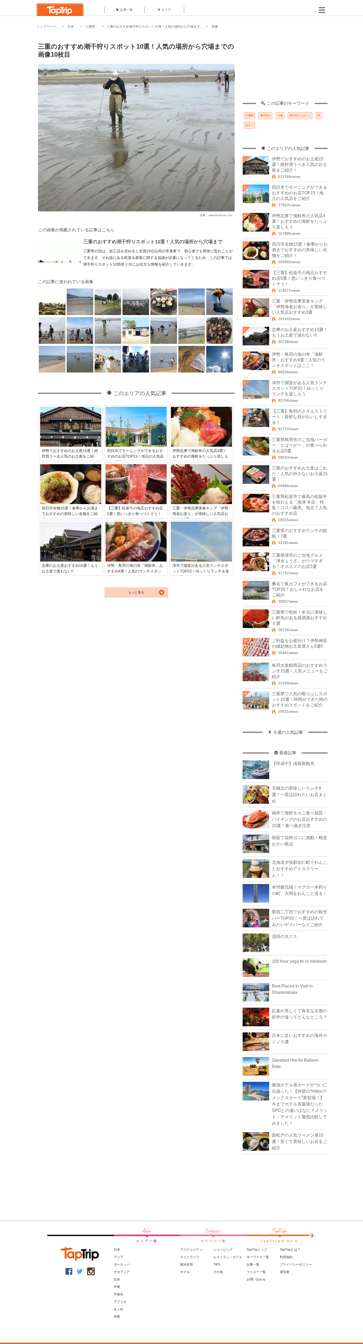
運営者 (284, 1272)
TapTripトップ (257, 1249)
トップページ (46, 26)
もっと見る (136, 592)
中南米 (118, 1294)
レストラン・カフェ (227, 1257)
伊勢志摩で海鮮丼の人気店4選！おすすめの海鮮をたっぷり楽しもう (299, 221)
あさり (250, 125)
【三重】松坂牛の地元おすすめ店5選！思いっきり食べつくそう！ (299, 278)
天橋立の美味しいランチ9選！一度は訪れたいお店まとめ (299, 794)
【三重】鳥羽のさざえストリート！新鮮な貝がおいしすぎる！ (299, 417)
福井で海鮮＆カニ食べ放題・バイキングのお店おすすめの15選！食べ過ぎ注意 (299, 819)
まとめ (118, 1309)
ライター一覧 (256, 1272)
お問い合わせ (256, 1279)
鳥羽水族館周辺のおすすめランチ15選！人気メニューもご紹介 (300, 671)
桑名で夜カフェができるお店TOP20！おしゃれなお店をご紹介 (299, 589)
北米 (117, 1279)
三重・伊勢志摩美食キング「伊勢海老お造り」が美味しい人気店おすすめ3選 (299, 307)
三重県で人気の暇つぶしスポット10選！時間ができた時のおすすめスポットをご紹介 (300, 699)
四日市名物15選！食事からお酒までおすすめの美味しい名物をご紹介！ (300, 250)
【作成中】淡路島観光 (293, 763)
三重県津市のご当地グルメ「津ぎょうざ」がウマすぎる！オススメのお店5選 (297, 561)
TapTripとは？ (290, 1249)
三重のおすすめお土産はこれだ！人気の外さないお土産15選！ (300, 474)
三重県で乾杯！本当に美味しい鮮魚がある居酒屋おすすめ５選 (299, 618)
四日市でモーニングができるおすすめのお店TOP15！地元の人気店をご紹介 (299, 193)
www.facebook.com (220, 215)
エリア (166, 10)
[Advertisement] (285, 68)
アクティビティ (191, 1249)
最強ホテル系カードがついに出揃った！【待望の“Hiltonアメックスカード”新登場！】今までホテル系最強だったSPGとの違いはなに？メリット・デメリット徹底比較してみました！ (300, 1104)
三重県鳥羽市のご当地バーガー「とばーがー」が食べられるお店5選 (299, 445)
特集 (117, 1316)
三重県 (90, 26)
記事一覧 (126, 10)
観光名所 (186, 1264)
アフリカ (120, 1302)
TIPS (216, 1264)
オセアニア (122, 1272)
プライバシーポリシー (296, 1264)
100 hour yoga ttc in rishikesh (299, 961)
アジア (118, 1257)
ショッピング (223, 1249)
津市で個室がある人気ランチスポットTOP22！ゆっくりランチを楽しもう (299, 388)
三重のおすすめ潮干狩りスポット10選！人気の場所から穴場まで (153, 26)
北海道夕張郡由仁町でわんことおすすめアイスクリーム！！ (299, 868)
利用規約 (286, 1257)
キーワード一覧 (258, 1257)
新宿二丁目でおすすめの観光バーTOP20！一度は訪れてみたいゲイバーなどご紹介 (299, 918)
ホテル (185, 1272)
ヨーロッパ (122, 1264)
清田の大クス (284, 936)
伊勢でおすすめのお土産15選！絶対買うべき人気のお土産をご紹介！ (299, 164)
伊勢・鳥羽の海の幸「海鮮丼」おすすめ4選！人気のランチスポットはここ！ (298, 360)
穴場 (280, 115)
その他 (218, 1272)
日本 (70, 26)
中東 (117, 1287)
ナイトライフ (189, 1257)
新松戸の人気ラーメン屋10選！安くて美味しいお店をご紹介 (299, 1141)
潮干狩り (265, 115)
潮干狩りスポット (300, 115)
